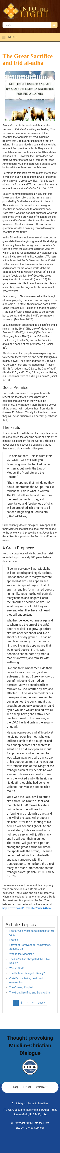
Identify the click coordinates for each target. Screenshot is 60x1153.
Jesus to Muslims (37, 1103)
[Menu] (3, 37)
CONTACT (42, 1087)
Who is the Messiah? (21, 954)
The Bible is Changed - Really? (27, 973)
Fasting (13, 939)
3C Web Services (34, 1127)
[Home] (25, 11)
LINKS (27, 1087)
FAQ (15, 1087)
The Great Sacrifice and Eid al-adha (29, 992)
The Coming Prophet (21, 987)
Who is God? (16, 968)
